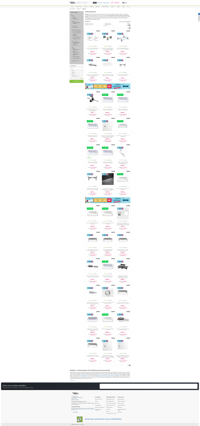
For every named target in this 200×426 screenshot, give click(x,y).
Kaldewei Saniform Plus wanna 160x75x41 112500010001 (108, 276)
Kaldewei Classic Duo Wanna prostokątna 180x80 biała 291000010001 (108, 250)
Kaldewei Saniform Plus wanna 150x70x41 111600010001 (108, 162)
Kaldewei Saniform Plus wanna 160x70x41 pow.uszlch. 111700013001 (122, 303)
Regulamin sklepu (121, 399)
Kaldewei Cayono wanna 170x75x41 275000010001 (123, 136)
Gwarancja (108, 409)
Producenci (113, 6)
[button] (128, 25)
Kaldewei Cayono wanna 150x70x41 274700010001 (108, 223)
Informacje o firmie (98, 399)
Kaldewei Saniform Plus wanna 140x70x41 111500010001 (93, 136)
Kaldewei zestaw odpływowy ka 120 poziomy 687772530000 (123, 329)
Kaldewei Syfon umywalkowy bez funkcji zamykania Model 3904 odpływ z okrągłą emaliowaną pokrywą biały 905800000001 (122, 224)
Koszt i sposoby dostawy (110, 405)
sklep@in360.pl (74, 398)
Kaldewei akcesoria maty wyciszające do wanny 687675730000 (93, 49)
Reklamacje (120, 407)
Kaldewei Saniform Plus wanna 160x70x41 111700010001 (108, 109)
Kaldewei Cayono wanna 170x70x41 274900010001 (93, 223)
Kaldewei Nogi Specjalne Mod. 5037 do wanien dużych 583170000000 (123, 49)
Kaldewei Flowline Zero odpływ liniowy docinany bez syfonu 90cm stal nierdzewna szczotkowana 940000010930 (107, 189)
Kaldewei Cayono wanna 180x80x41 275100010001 (108, 329)
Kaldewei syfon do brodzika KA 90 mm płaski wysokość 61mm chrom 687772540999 (92, 75)
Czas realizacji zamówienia (111, 403)
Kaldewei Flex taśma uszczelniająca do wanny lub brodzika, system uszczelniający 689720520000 (107, 49)
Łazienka (72, 6)
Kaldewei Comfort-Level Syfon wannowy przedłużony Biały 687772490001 (123, 163)
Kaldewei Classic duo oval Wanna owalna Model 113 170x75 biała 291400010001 (122, 250)
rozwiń (81, 78)
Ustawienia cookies (121, 405)
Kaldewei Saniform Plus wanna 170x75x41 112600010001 (123, 109)
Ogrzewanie (98, 6)
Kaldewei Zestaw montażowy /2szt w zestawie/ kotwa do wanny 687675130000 (93, 110)
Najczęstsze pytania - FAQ (111, 413)
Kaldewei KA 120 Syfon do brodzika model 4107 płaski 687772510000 (93, 276)
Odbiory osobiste (109, 407)
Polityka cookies (121, 403)
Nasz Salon (97, 403)
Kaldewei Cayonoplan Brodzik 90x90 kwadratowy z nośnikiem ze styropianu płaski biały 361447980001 (107, 136)
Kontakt (96, 401)
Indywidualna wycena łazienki (199, 18)
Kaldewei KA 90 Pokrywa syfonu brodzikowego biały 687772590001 (108, 75)
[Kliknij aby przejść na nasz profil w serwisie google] (74, 412)
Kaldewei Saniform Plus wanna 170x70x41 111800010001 (93, 162)
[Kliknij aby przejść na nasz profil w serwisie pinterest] (75, 412)
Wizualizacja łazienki (110, 401)
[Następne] (129, 28)
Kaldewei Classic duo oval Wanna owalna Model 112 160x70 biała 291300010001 (92, 329)
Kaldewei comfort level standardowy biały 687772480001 (108, 303)
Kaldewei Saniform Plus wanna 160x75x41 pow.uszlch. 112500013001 (92, 356)
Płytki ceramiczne (79, 6)
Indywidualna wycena (110, 399)
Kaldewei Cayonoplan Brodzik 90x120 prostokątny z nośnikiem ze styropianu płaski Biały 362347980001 (123, 356)
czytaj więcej (72, 380)
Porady (123, 6)
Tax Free (107, 411)
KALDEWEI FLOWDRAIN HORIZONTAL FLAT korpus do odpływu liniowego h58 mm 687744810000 (123, 277)
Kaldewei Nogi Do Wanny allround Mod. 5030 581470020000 (123, 75)
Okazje (128, 6)
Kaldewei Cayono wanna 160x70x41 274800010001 (123, 189)
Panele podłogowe (105, 6)
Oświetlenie (91, 6)
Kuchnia (85, 6)
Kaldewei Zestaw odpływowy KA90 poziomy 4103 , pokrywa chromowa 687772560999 (93, 303)
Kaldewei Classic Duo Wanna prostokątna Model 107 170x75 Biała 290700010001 (93, 250)
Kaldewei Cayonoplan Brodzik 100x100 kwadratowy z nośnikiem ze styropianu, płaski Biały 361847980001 (107, 356)
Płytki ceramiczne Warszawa (98, 410)
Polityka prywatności (121, 401)
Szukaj (95, 2)
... (124, 28)
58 (127, 28)
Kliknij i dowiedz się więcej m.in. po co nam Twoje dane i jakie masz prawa (82, 409)
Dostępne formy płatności (100, 407)
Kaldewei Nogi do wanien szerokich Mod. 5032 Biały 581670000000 (93, 189)
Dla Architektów (98, 405)
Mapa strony (120, 412)
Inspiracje (118, 6)
